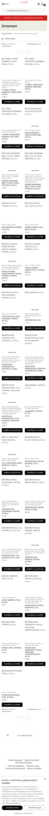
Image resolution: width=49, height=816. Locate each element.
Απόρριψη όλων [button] (34, 808)
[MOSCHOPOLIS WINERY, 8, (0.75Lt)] (12, 212)
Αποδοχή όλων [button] (12, 808)
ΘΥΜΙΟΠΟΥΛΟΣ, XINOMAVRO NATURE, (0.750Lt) (11, 511)
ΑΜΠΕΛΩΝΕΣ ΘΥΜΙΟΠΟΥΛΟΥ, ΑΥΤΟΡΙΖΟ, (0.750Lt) (9, 367)
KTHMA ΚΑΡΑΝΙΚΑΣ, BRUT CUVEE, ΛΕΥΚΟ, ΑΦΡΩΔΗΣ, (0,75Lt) (10, 183)
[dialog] (23, 796)
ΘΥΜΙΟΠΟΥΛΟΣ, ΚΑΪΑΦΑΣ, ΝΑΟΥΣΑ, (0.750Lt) (32, 559)
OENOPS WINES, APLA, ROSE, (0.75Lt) (34, 228)
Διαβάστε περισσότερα (35, 146)
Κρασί (4, 80)
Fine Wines (11, 357)
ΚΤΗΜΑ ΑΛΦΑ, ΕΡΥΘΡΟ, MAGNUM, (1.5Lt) (34, 606)
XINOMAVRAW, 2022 (33, 320)
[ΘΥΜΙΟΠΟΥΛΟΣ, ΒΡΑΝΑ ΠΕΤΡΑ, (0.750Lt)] (35, 488)
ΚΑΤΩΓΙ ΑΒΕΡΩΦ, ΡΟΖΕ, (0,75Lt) (11, 601)
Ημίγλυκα (33, 80)
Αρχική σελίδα (7, 33)
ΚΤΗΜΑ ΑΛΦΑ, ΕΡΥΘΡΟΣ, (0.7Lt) (12, 649)
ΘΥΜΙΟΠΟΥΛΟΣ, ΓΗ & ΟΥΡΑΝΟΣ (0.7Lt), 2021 (11, 557)
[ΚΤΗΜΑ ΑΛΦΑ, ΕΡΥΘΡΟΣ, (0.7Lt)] (12, 631)
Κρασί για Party (12, 80)
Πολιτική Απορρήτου (13, 803)
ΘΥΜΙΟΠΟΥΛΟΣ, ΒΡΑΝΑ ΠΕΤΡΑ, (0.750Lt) (34, 508)
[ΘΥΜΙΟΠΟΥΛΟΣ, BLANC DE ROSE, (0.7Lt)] (35, 446)
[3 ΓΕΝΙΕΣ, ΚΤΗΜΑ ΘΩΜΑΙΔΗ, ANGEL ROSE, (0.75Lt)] (12, 68)
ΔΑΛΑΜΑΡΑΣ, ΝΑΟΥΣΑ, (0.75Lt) (34, 412)
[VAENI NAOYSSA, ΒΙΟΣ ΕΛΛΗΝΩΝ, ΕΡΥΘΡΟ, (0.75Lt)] (12, 301)
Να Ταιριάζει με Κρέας (10, 269)
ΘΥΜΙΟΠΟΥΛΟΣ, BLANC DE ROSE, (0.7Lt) (34, 462)
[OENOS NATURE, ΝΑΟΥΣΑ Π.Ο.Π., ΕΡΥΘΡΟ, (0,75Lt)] (35, 253)
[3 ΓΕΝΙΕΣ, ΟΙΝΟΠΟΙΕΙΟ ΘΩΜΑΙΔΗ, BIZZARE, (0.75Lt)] (35, 68)
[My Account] (38, 4)
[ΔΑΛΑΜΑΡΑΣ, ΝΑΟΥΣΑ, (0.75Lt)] (35, 394)
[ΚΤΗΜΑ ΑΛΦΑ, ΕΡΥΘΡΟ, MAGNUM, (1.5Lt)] (35, 585)
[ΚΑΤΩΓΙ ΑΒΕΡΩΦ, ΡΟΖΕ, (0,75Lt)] (12, 585)
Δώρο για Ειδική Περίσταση (11, 408)
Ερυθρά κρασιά (12, 130)
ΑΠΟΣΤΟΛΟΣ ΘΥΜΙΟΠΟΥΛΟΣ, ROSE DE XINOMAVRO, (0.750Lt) (35, 369)
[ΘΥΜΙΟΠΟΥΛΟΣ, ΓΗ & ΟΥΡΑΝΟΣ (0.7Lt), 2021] (12, 537)
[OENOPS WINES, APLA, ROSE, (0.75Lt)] (35, 212)
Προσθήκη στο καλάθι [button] (12, 102)
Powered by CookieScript (23, 813)
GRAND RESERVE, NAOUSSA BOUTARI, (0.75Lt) (33, 135)
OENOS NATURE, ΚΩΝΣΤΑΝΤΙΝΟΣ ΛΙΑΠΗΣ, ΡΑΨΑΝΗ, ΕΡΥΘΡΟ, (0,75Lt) (12, 275)
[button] (42, 4)
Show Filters (10, 38)
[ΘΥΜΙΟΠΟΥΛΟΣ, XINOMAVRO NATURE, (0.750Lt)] (12, 488)
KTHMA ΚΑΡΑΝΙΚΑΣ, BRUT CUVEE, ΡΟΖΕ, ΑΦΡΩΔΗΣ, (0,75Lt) (33, 187)
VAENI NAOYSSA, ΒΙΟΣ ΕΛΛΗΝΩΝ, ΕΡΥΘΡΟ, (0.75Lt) (11, 319)
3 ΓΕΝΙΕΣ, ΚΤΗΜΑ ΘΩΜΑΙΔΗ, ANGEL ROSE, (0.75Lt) (12, 92)
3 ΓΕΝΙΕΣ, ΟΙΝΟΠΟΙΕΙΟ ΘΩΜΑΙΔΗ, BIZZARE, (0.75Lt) (34, 87)
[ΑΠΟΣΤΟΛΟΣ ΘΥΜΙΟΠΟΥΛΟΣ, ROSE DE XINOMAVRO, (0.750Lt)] (35, 344)
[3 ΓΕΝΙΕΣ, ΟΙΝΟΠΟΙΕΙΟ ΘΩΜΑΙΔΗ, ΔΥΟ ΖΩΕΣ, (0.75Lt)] (12, 117)
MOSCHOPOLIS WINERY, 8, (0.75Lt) (12, 228)
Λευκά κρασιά (6, 178)
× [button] (44, 779)
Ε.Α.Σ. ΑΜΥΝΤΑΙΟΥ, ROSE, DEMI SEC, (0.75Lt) (12, 464)
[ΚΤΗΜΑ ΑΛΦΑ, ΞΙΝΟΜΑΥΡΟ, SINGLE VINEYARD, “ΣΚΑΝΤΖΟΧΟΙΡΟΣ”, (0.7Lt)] (35, 631)
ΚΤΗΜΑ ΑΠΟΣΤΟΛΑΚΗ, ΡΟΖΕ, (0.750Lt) (11, 696)
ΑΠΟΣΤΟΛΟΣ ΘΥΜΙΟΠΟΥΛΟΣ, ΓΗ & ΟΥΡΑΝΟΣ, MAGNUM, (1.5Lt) (10, 419)
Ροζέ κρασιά (29, 180)
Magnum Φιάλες (13, 407)
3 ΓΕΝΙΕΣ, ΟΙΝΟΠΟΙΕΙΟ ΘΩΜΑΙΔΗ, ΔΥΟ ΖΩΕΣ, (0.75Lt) (11, 137)
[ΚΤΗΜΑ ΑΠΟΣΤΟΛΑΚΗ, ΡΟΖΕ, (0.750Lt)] (12, 680)
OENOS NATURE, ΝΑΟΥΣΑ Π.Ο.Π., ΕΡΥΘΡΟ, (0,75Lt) (35, 270)
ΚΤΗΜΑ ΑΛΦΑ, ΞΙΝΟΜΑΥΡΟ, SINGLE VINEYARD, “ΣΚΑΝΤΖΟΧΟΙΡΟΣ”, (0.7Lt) (33, 652)
